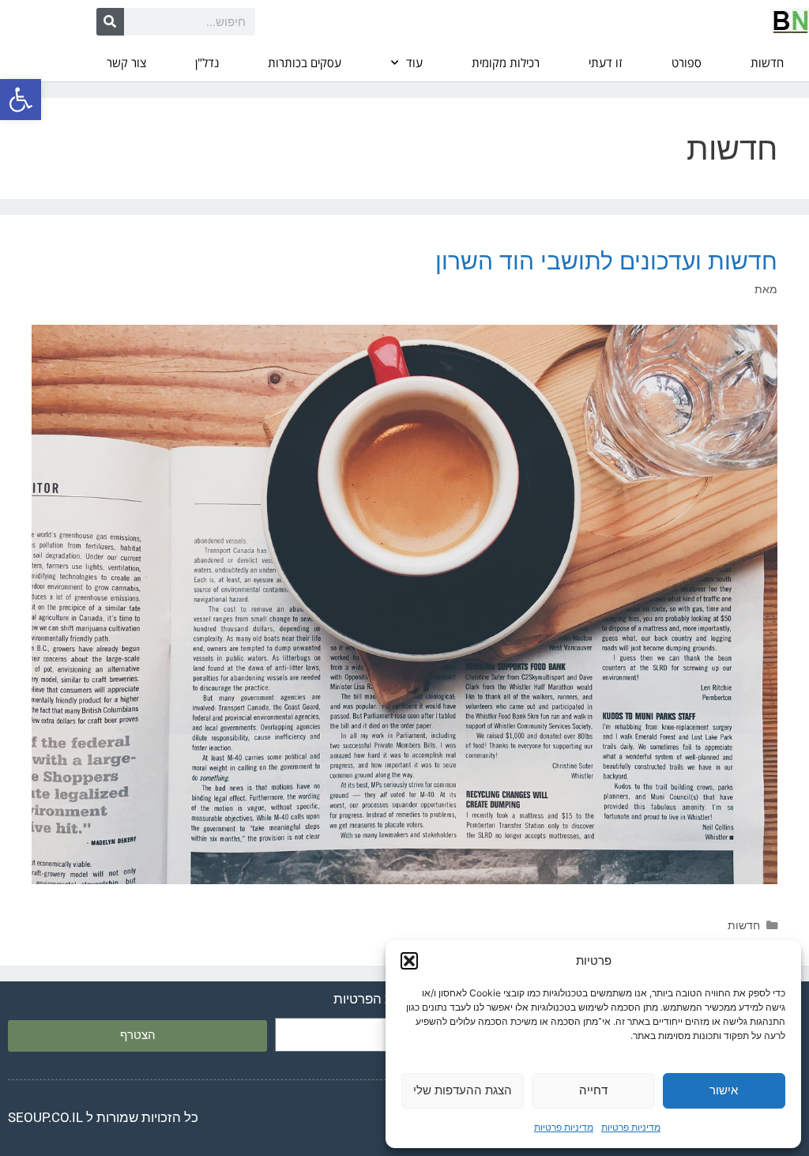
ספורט (687, 62)
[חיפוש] (110, 22)
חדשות (767, 62)
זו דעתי (605, 62)
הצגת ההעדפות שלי (462, 1090)
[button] (20, 99)
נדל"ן (207, 62)
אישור (723, 1090)
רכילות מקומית (506, 62)
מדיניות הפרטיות (379, 999)
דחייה (593, 1090)
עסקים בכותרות (304, 62)
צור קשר (126, 62)
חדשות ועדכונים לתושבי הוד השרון (606, 261)
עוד (414, 62)
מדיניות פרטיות (630, 1127)
